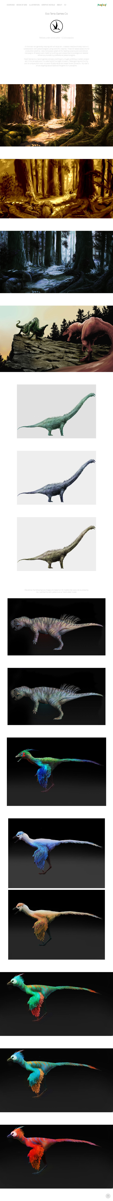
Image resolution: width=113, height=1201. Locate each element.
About (59, 5)
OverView (11, 5)
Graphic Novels (48, 5)
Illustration (34, 5)
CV (65, 5)
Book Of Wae (22, 5)
